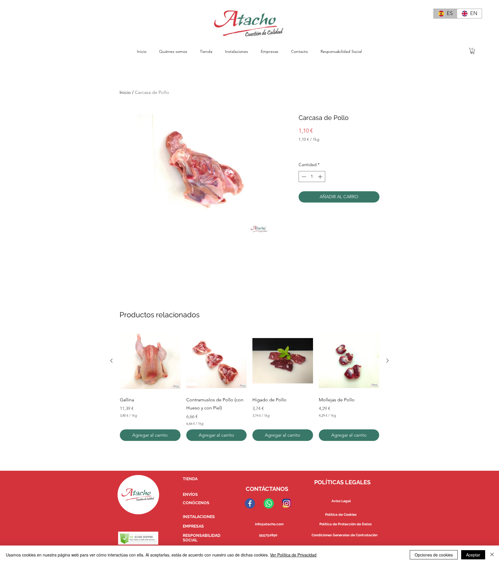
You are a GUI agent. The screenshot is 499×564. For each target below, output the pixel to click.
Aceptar (473, 555)
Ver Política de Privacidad (293, 555)
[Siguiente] (387, 360)
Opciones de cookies (434, 555)
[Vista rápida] (150, 361)
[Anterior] (111, 360)
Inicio (125, 92)
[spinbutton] (312, 176)
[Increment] (321, 176)
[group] (249, 385)
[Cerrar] (492, 554)
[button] (472, 51)
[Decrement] (303, 176)
